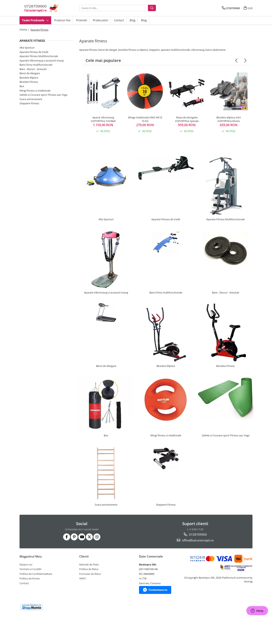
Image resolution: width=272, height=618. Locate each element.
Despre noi (26, 564)
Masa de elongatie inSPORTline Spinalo (187, 119)
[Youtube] (81, 536)
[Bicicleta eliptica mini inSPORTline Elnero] (229, 91)
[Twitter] (89, 536)
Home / (25, 29)
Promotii (81, 20)
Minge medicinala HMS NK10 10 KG (145, 119)
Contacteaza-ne (158, 589)
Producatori (100, 20)
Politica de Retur (89, 569)
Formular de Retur (90, 574)
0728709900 (197, 534)
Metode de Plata (89, 564)
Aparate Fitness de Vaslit (34, 52)
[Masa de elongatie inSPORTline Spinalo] (187, 91)
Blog (132, 20)
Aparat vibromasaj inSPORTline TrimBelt (103, 119)
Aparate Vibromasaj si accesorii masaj (42, 60)
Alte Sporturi (27, 47)
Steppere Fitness (29, 103)
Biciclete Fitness (29, 82)
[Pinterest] (74, 536)
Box (22, 86)
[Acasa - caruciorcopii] (39, 8)
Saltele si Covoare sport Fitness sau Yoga (43, 95)
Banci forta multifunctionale (36, 64)
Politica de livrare (30, 578)
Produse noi (62, 20)
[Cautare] (152, 8)
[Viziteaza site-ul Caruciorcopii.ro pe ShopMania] (32, 607)
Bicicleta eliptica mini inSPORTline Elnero (228, 119)
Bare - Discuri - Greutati (33, 69)
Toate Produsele (33, 20)
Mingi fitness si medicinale (35, 90)
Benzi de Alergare (30, 73)
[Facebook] (66, 536)
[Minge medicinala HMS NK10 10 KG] (145, 91)
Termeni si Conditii (30, 569)
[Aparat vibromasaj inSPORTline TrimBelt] (103, 91)
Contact (119, 20)
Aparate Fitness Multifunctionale (39, 56)
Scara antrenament (31, 99)
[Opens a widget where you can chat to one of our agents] (257, 611)
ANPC (82, 578)
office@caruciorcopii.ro (197, 540)
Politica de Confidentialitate (36, 574)
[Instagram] (96, 536)
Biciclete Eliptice (29, 77)
